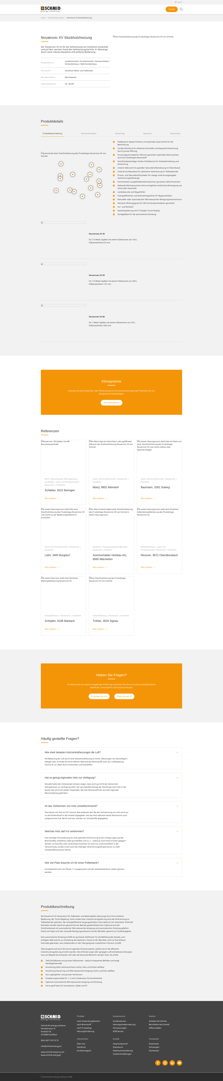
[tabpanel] (111, 239)
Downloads (154, 1043)
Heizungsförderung (85, 1031)
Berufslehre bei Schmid (134, 93)
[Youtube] (179, 1063)
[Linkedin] (172, 1063)
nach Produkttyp (84, 1028)
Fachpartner (165, 4)
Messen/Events (166, 2)
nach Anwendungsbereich (88, 1021)
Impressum (118, 1047)
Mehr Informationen (112, 403)
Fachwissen (154, 1050)
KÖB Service (118, 1031)
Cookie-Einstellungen (122, 1054)
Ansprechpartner (120, 1043)
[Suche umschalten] (181, 9)
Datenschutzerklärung (123, 1050)
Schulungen (154, 1047)
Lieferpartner (130, 30)
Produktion (129, 26)
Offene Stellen (130, 97)
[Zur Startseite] (50, 9)
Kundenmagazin (131, 34)
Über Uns (128, 19)
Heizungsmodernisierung (124, 1024)
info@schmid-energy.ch (51, 1046)
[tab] (52, 133)
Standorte (128, 22)
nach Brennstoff (84, 1024)
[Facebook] (158, 1063)
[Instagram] (165, 1063)
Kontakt (172, 9)
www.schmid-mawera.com (52, 1052)
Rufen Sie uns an (124, 696)
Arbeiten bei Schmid (133, 90)
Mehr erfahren (50, 498)
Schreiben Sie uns (99, 696)
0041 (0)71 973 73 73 (50, 1040)
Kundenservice (119, 1021)
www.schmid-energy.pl (51, 1055)
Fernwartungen (120, 1028)
